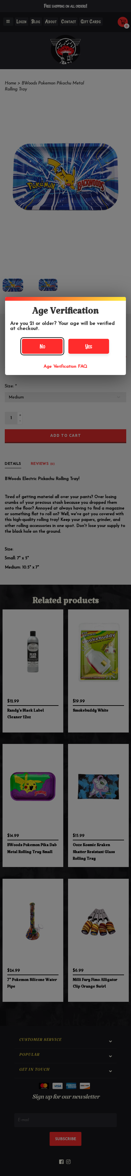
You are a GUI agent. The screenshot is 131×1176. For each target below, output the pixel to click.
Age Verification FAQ (65, 366)
